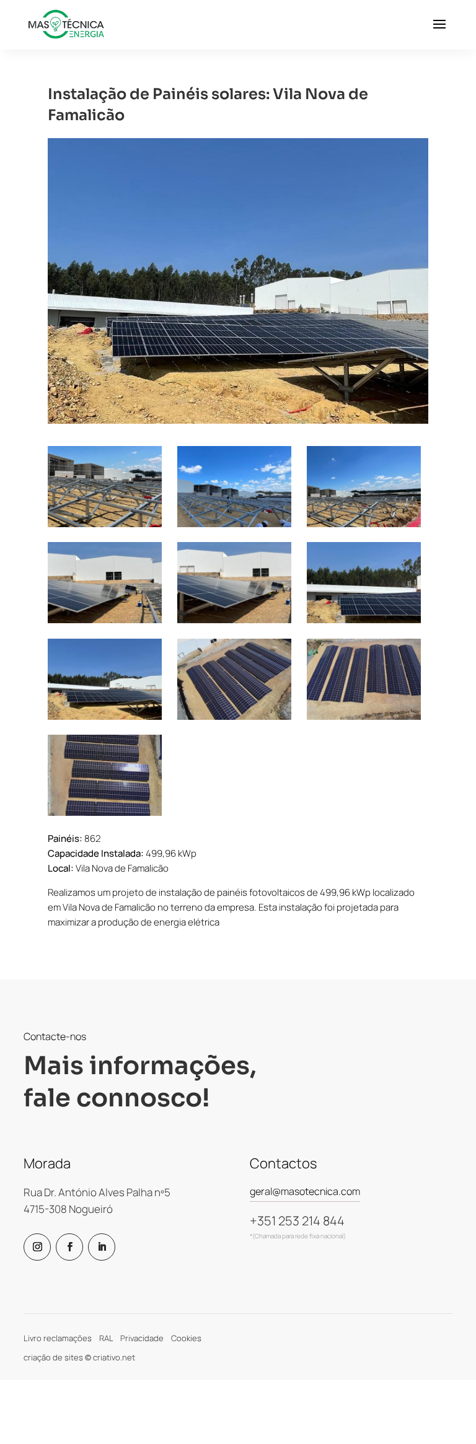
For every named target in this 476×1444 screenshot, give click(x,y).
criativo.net (114, 1357)
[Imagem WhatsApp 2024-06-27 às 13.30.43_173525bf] (105, 582)
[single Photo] (234, 679)
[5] (105, 486)
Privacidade (142, 1338)
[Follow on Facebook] (69, 1247)
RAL (106, 1338)
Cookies (186, 1338)
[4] (364, 486)
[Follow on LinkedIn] (101, 1247)
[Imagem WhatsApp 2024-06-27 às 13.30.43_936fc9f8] (364, 582)
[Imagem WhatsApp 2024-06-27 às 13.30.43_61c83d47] (234, 582)
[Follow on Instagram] (37, 1247)
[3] (234, 486)
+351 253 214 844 (297, 1220)
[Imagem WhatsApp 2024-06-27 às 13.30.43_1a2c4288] (105, 679)
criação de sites (53, 1357)
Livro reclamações (58, 1338)
